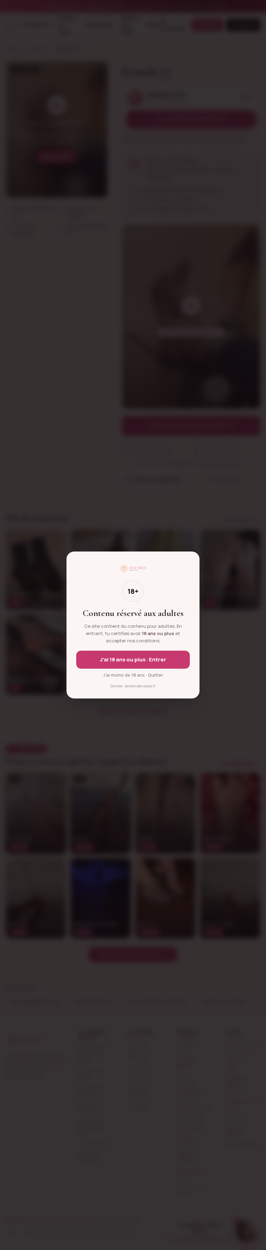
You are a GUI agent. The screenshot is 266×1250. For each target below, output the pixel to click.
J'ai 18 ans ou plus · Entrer (133, 659)
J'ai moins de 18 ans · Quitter (133, 675)
